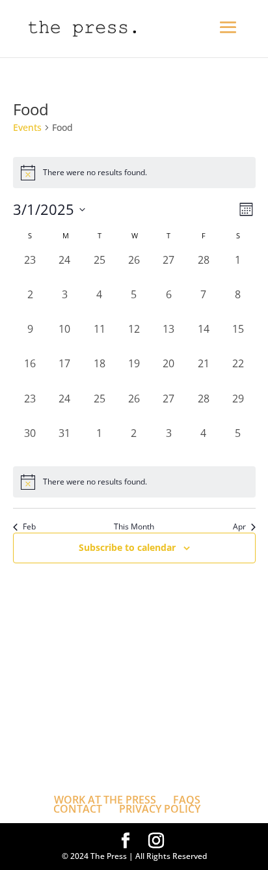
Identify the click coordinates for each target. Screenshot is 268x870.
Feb (29, 527)
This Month (134, 527)
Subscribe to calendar (127, 547)
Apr (239, 527)
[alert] (134, 482)
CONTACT (77, 809)
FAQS (186, 800)
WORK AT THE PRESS (105, 800)
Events (27, 127)
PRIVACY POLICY (159, 809)
